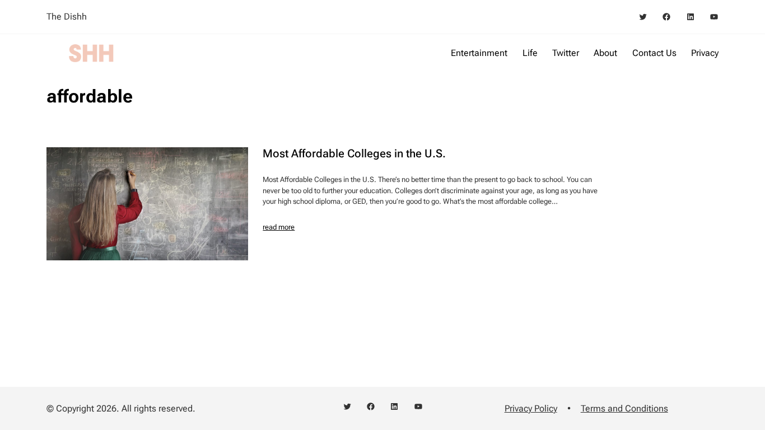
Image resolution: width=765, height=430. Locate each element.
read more (279, 227)
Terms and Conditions (624, 408)
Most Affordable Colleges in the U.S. (354, 153)
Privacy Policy (531, 408)
